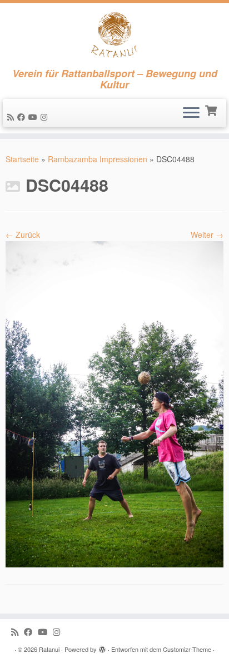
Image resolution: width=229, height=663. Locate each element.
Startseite (22, 158)
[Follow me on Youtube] (34, 116)
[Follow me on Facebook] (22, 116)
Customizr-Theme (187, 649)
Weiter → (207, 234)
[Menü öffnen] (191, 113)
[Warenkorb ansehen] (212, 109)
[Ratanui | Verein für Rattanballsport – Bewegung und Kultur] (114, 35)
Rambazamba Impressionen (97, 158)
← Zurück (23, 234)
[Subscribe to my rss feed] (12, 116)
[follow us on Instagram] (46, 116)
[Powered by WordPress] (102, 647)
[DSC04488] (114, 402)
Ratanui (49, 649)
